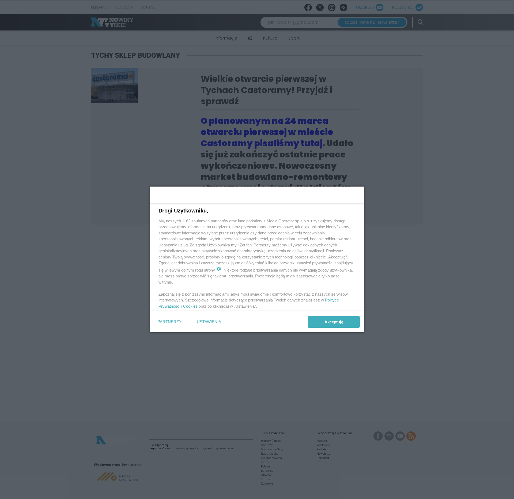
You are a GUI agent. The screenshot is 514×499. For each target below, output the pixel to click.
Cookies (190, 306)
